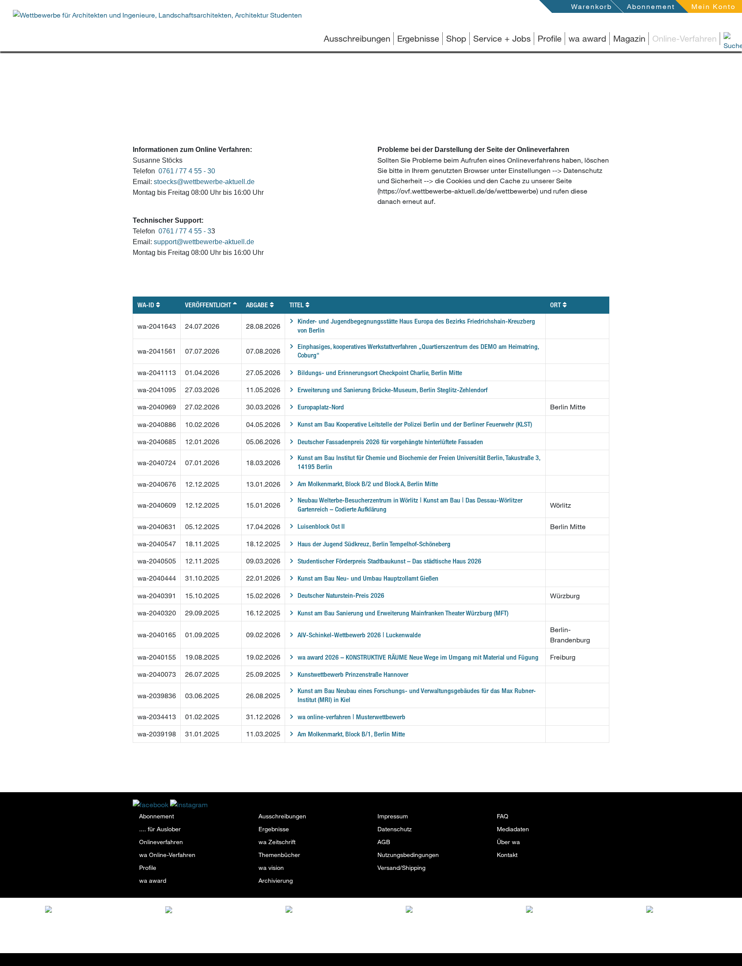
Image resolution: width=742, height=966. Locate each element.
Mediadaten (513, 829)
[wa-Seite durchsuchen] (720, 38)
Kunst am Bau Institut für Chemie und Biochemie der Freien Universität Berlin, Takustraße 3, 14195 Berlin (419, 462)
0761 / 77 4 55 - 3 (184, 231)
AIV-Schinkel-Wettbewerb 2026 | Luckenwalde (359, 635)
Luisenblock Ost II (321, 526)
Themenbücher (279, 854)
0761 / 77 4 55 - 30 (186, 171)
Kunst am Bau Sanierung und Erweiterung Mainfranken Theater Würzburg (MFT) (403, 613)
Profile (550, 38)
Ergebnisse (418, 38)
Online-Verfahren (684, 38)
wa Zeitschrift (276, 841)
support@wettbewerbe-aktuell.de (204, 241)
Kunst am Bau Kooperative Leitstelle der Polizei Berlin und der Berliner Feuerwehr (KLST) (415, 424)
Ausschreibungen (357, 38)
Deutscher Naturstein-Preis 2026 (341, 595)
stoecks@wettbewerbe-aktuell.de (204, 181)
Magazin (629, 38)
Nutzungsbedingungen (408, 854)
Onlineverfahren (161, 841)
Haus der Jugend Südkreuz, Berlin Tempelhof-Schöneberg (374, 544)
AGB (383, 841)
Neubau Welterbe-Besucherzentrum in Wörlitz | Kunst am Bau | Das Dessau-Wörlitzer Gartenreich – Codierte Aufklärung (410, 504)
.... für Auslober (160, 829)
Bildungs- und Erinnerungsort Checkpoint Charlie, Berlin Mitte (380, 373)
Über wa (508, 841)
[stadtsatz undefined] (224, 911)
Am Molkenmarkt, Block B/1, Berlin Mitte (351, 734)
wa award (587, 38)
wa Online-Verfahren (167, 854)
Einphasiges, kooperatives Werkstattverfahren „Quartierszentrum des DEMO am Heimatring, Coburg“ (418, 351)
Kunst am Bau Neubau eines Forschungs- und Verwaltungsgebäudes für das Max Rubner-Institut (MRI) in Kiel (417, 695)
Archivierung (275, 880)
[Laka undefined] (100, 909)
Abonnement (651, 6)
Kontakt (507, 854)
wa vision (271, 867)
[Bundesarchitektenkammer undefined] (705, 914)
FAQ (502, 816)
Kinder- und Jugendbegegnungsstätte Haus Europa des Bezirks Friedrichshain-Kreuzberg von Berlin (416, 325)
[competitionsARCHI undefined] (345, 914)
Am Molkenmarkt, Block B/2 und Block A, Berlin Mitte (368, 484)
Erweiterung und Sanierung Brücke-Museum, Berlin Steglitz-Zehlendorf (392, 390)
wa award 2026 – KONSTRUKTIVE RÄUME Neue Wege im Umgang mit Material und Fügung (418, 657)
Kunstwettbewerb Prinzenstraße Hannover (353, 674)
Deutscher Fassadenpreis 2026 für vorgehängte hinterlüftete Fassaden (390, 442)
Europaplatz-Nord (321, 407)
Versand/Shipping (401, 867)
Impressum (392, 816)
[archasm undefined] (465, 911)
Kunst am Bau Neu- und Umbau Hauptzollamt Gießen (368, 578)
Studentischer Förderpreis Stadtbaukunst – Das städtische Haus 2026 (389, 561)
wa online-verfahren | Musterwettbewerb (351, 717)
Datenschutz (394, 829)
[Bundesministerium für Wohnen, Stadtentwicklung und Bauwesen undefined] (585, 924)
